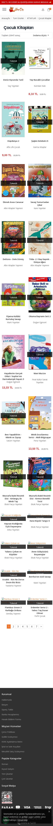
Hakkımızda (7, 700)
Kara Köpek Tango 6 (40, 520)
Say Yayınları (13, 86)
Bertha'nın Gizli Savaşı (40, 576)
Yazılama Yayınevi (13, 585)
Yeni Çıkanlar (7, 774)
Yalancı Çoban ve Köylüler (13, 553)
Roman (5, 764)
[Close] (49, 811)
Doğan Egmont (39, 322)
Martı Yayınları (13, 322)
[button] (48, 9)
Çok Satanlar (7, 778)
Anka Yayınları (13, 529)
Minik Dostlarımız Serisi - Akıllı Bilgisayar (40, 436)
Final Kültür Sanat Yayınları (39, 381)
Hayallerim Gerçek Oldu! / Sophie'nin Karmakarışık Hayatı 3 (13, 376)
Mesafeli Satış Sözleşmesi (13, 751)
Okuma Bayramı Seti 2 (40, 316)
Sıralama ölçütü (40, 35)
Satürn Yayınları (13, 440)
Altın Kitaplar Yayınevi (13, 208)
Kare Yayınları (40, 208)
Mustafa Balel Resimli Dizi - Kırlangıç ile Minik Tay (13, 498)
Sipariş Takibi (7, 709)
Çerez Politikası (8, 732)
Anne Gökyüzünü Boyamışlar (40, 553)
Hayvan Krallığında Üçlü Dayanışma (13, 525)
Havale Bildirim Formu (11, 719)
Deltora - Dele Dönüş (13, 259)
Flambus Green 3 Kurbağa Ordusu (13, 609)
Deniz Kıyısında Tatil (13, 79)
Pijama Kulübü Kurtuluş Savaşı (13, 317)
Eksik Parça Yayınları (13, 504)
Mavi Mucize (40, 373)
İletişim (5, 704)
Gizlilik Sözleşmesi (9, 737)
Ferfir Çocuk (40, 616)
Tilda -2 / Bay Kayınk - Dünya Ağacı (39, 260)
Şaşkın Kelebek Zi (39, 141)
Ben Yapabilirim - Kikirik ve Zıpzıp (13, 436)
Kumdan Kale (40, 86)
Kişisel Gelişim (8, 769)
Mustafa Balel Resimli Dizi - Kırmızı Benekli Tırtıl (40, 498)
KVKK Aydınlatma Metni (12, 741)
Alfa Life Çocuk (13, 147)
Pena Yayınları (40, 440)
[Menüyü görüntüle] (4, 9)
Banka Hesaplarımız (10, 714)
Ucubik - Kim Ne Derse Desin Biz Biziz (13, 581)
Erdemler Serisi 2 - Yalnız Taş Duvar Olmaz (40, 610)
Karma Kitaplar (39, 147)
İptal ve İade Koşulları (11, 746)
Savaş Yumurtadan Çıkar (40, 203)
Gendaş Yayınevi (13, 613)
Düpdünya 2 (13, 141)
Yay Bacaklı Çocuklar (40, 79)
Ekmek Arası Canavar (13, 202)
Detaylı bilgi (22, 820)
